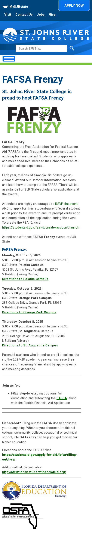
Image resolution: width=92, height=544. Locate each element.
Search (63, 48)
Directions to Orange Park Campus (29, 312)
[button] (74, 5)
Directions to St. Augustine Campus (30, 345)
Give (52, 14)
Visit (7, 14)
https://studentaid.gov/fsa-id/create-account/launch (40, 227)
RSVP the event (66, 204)
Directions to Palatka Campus (25, 279)
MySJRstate (18, 7)
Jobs (41, 14)
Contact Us (24, 14)
